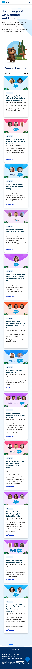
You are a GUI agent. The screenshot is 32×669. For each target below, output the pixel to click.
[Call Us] (27, 659)
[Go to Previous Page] (6, 643)
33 (11, 643)
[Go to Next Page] (26, 643)
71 (21, 643)
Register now (10, 114)
